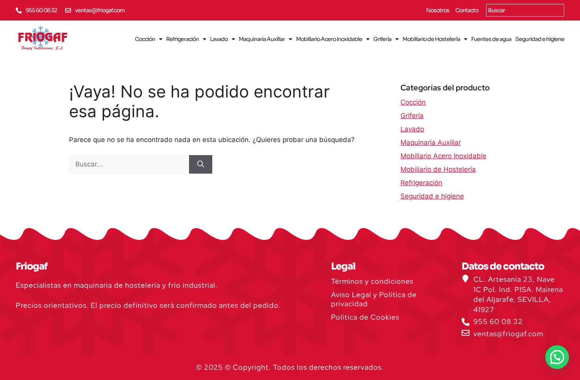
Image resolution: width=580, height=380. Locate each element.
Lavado (219, 39)
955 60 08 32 (41, 10)
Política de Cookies (365, 317)
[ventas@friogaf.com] (68, 10)
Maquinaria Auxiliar (262, 39)
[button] (557, 357)
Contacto (466, 10)
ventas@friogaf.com (100, 10)
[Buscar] (200, 164)
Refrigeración (182, 39)
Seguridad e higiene (539, 39)
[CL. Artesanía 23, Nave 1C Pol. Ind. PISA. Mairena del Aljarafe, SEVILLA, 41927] (466, 279)
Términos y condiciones (372, 281)
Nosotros (437, 10)
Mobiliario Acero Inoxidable (329, 39)
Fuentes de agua (491, 39)
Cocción (145, 39)
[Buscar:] (129, 164)
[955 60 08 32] (19, 10)
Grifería (382, 39)
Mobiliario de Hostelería (431, 39)
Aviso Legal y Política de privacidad (374, 299)
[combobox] (525, 10)
